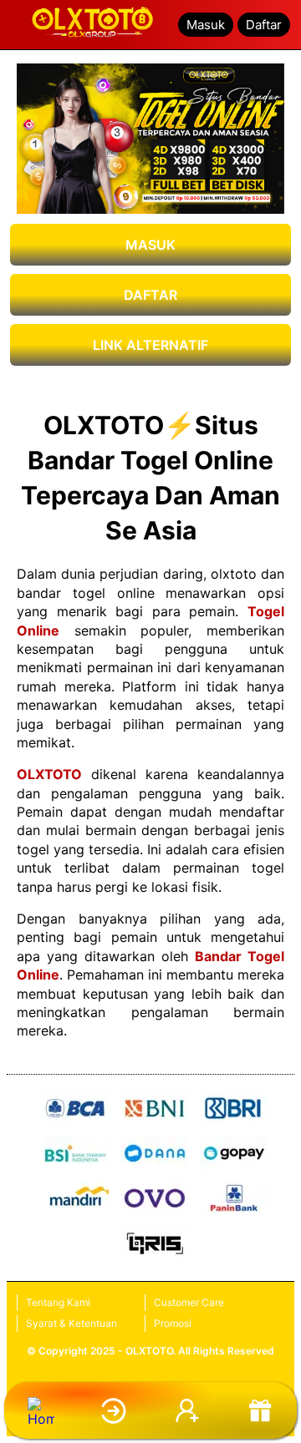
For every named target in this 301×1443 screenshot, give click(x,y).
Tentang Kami (58, 1302)
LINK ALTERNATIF (150, 345)
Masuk (205, 25)
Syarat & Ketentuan (71, 1323)
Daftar (264, 25)
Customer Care (189, 1302)
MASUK (150, 244)
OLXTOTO (49, 774)
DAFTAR (150, 294)
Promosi (172, 1323)
